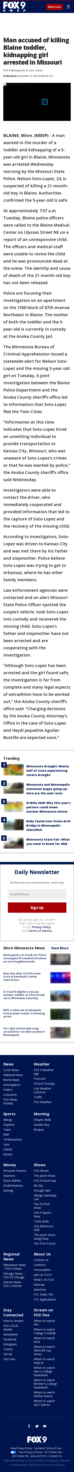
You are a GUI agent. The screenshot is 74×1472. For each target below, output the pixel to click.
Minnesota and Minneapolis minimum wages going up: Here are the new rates (48, 789)
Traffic (38, 1097)
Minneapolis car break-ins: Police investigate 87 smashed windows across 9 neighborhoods (24, 958)
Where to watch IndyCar (44, 1361)
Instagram (10, 1344)
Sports (9, 1113)
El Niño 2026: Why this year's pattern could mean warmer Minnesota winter (48, 807)
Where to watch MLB (44, 1340)
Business (9, 1176)
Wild (6, 1134)
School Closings (44, 1083)
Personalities (42, 1270)
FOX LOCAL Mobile (11, 1327)
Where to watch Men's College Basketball (44, 1371)
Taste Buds (41, 1221)
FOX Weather (42, 1102)
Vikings (7, 1120)
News (39, 70)
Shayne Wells (42, 1120)
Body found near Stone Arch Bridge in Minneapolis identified (48, 825)
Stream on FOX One (43, 1312)
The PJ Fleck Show (42, 1206)
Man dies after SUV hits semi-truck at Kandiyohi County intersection (22, 977)
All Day (38, 1185)
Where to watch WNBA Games (44, 1394)
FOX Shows (41, 1171)
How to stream (13, 1321)
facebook (29, 1426)
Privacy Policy (41, 927)
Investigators (12, 1085)
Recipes (39, 1130)
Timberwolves (12, 1139)
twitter (37, 1426)
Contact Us (41, 1260)
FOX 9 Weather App (44, 1072)
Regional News (11, 1256)
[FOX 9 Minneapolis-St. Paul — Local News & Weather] (15, 7)
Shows (39, 1164)
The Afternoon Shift (43, 1228)
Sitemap (39, 1285)
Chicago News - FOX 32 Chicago (13, 1275)
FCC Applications (45, 1299)
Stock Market (12, 1180)
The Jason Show (44, 1176)
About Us (42, 1254)
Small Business (13, 1185)
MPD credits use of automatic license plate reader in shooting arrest (24, 1013)
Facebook (9, 1339)
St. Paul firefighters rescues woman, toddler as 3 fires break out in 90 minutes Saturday (24, 995)
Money (9, 1164)
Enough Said (42, 1190)
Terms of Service (40, 931)
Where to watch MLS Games (44, 1403)
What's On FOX (44, 1280)
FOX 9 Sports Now (42, 1214)
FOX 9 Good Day (45, 1180)
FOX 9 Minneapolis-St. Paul (18, 70)
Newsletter (10, 1334)
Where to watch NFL (44, 1322)
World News (11, 1080)
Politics (8, 1090)
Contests (40, 1265)
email (45, 1426)
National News (13, 1075)
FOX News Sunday (10, 1101)
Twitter (8, 1349)
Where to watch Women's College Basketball (45, 1383)
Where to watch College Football (44, 1331)
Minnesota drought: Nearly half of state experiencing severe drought (47, 770)
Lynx (6, 1144)
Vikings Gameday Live (45, 1197)
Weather (42, 1064)
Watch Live (54, 7)
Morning (41, 1113)
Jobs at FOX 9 (43, 1275)
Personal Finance (14, 1171)
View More (60, 948)
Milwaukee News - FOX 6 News (14, 1266)
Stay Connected (13, 1312)
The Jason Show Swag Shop (44, 1236)
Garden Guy (41, 1125)
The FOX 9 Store (45, 1243)
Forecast (39, 1079)
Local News (11, 1070)
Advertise (40, 1289)
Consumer (10, 1095)
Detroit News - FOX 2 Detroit (13, 1284)
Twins (7, 1130)
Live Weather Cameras (42, 1090)
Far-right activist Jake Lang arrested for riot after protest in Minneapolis (24, 1031)
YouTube (9, 1359)
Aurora (7, 1154)
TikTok (7, 1354)
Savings (8, 1190)
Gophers (9, 1125)
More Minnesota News (24, 947)
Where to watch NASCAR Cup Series (44, 1350)
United (7, 1149)
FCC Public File (43, 1294)
